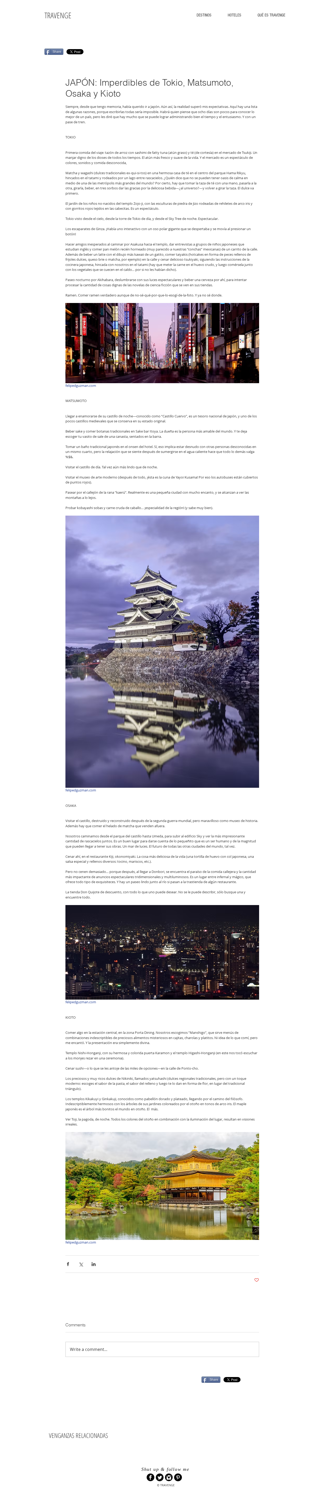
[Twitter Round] (160, 1477)
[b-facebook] (150, 1477)
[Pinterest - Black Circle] (178, 1477)
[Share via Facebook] (67, 1264)
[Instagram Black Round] (169, 1477)
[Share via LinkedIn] (93, 1264)
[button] (204, 15)
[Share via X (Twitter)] (80, 1264)
